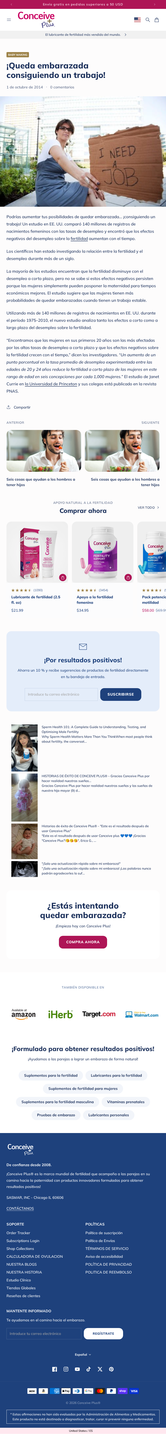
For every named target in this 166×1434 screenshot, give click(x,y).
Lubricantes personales (108, 1115)
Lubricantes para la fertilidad (116, 1075)
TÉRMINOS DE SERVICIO (107, 1248)
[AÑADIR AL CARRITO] (62, 577)
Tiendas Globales (21, 1288)
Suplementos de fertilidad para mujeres (83, 1088)
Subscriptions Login (22, 1240)
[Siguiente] (155, 4)
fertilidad (79, 238)
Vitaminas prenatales (126, 1102)
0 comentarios (62, 87)
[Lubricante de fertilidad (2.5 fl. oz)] (37, 552)
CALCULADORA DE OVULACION (34, 1256)
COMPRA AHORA (83, 942)
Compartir (22, 407)
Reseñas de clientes (23, 1296)
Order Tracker (18, 1233)
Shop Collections (20, 1248)
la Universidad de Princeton (51, 383)
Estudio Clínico (18, 1280)
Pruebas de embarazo (56, 1115)
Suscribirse (120, 694)
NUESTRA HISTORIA (24, 1272)
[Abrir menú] (8, 20)
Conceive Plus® (88, 1403)
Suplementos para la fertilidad (51, 1075)
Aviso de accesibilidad (104, 1256)
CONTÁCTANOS (20, 1208)
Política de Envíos (100, 1240)
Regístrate (103, 1333)
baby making (17, 54)
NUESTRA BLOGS (21, 1264)
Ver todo (146, 507)
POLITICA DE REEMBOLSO (108, 1272)
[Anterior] (11, 4)
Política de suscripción (104, 1233)
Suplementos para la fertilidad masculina (57, 1102)
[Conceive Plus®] (36, 19)
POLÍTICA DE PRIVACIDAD (108, 1264)
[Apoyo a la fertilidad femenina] (102, 552)
